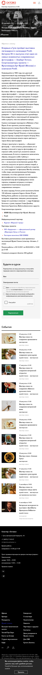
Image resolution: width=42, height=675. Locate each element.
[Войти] (39, 3)
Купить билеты (29, 643)
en (2, 648)
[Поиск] (8, 648)
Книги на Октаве (8, 636)
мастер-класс (24, 345)
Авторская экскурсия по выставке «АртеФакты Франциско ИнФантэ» (28, 507)
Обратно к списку (8, 44)
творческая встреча (26, 518)
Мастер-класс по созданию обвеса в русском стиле (26, 388)
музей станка (23, 358)
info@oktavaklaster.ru (9, 542)
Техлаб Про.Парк (8, 632)
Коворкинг (27, 613)
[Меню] (34, 2)
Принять (21, 672)
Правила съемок (7, 566)
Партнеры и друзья (30, 627)
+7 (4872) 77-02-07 (8, 539)
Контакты (26, 630)
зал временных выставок (27, 495)
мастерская (23, 342)
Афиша (4, 613)
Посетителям (28, 620)
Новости (26, 623)
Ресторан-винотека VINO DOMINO (16, 235)
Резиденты (6, 620)
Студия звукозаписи (9, 639)
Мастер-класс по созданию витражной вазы (27, 406)
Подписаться (13, 313)
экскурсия (23, 516)
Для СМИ (26, 639)
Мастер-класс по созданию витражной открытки (27, 370)
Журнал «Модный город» (13, 223)
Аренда (4, 616)
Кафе (3, 643)
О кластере (27, 616)
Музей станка (7, 623)
